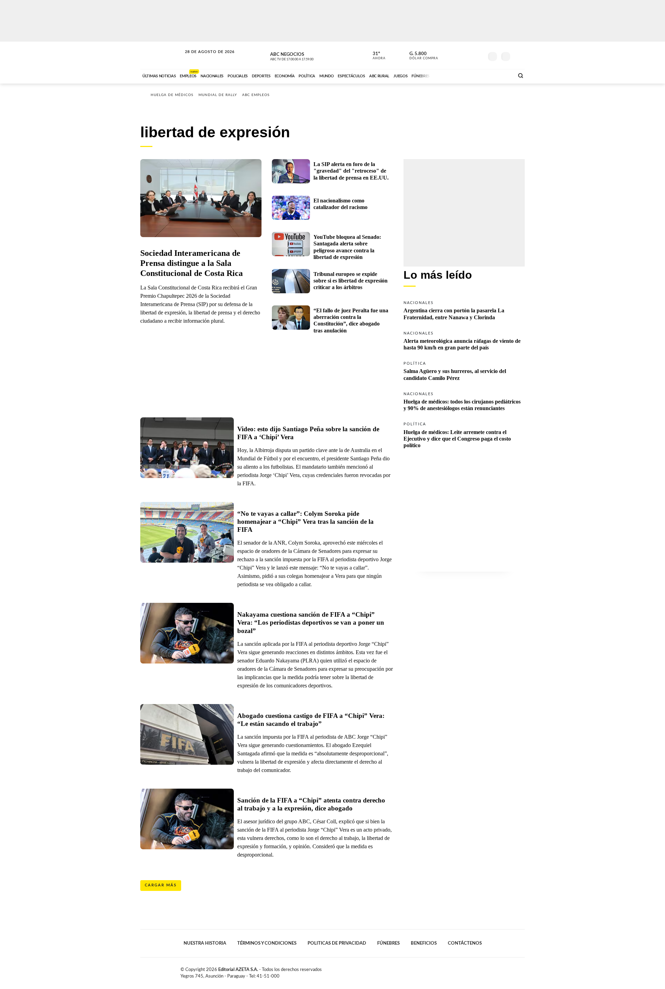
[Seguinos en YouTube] (468, 55)
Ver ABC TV (304, 55)
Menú (518, 55)
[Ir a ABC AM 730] (472, 75)
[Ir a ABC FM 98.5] (500, 75)
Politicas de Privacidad (337, 943)
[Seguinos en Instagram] (478, 55)
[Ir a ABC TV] (453, 75)
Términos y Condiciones (266, 943)
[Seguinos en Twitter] (457, 55)
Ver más (464, 310)
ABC (162, 55)
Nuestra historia (205, 943)
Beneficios (424, 943)
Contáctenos (465, 943)
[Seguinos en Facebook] (447, 55)
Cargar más (161, 885)
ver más (375, 56)
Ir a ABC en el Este (203, 58)
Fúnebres (388, 943)
